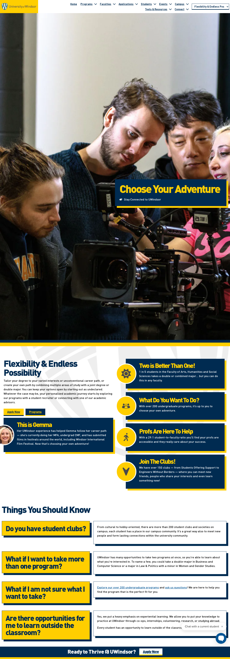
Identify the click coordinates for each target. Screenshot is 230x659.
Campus (179, 4)
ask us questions (176, 587)
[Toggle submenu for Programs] (95, 4)
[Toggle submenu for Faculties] (114, 4)
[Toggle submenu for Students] (155, 4)
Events (163, 4)
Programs (86, 4)
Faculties (105, 4)
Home (73, 4)
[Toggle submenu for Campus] (187, 4)
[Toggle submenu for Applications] (136, 4)
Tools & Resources (156, 9)
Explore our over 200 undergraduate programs (128, 587)
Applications (126, 4)
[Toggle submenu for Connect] (187, 9)
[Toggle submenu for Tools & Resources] (170, 9)
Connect (179, 9)
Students (146, 4)
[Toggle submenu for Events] (170, 4)
